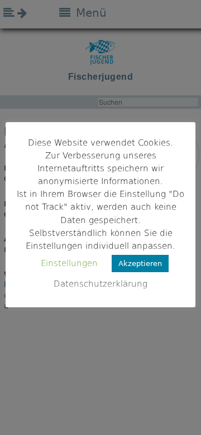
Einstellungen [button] (69, 263)
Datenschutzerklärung (100, 284)
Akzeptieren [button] (140, 263)
